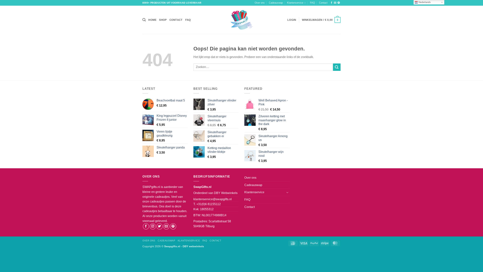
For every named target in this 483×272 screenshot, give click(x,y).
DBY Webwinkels (226, 193)
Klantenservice (295, 2)
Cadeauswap (276, 2)
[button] (291, 20)
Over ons (260, 2)
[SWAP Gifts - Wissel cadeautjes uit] (241, 20)
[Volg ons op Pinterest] (339, 3)
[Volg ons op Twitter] (159, 226)
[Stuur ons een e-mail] (335, 3)
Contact (323, 2)
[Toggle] (287, 192)
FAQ (312, 2)
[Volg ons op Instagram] (153, 226)
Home (152, 19)
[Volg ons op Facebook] (331, 3)
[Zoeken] (144, 20)
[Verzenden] (337, 67)
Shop (163, 19)
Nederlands (424, 2)
